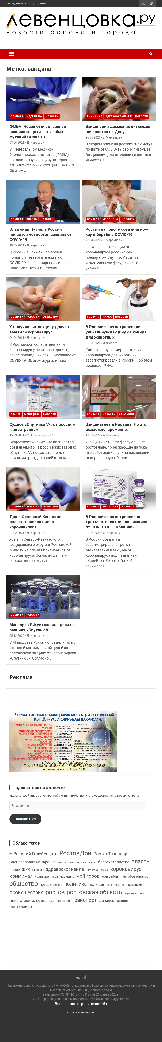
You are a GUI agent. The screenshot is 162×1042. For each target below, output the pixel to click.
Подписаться (25, 819)
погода (45, 885)
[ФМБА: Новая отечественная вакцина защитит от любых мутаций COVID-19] (43, 99)
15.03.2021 (16, 435)
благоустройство (114, 862)
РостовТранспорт (111, 853)
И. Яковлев (110, 343)
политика (75, 884)
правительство (115, 884)
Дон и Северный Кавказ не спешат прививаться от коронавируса (35, 521)
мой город (88, 876)
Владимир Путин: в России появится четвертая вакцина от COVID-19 (40, 234)
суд (51, 900)
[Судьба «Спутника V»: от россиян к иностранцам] (43, 397)
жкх (26, 869)
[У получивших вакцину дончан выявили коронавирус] (43, 299)
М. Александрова (39, 435)
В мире (15, 414)
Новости (52, 116)
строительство (33, 900)
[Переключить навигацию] (11, 54)
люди (54, 876)
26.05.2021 (93, 137)
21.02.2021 (16, 533)
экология (124, 901)
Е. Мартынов (111, 137)
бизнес (92, 862)
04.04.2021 (16, 337)
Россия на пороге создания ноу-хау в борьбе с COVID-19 (117, 232)
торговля (63, 901)
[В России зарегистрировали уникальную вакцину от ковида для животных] (119, 299)
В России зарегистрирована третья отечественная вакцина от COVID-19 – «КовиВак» (116, 521)
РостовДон (75, 853)
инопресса (92, 870)
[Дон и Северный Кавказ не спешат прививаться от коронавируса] (43, 489)
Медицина (34, 116)
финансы (107, 900)
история (104, 870)
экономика (20, 906)
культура (42, 877)
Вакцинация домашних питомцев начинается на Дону (118, 129)
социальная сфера (134, 893)
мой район (109, 877)
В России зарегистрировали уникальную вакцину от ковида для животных (116, 332)
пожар (57, 884)
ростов (55, 892)
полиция (96, 884)
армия (81, 862)
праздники (134, 885)
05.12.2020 (16, 635)
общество (23, 883)
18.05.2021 (16, 245)
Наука (107, 316)
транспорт (84, 900)
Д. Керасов (34, 142)
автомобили (66, 862)
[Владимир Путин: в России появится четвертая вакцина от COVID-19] (43, 202)
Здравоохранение (118, 116)
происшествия (26, 892)
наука (123, 877)
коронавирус (126, 869)
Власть (31, 219)
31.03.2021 (93, 343)
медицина (67, 877)
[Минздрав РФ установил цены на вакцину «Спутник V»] (43, 597)
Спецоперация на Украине (32, 862)
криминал (21, 876)
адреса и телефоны (81, 1012)
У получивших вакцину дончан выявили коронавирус (39, 329)
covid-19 (17, 116)
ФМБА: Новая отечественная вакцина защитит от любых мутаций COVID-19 (37, 131)
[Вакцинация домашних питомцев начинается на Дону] (119, 99)
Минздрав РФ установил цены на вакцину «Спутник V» (41, 627)
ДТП (54, 854)
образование (138, 877)
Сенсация (126, 414)
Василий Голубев (31, 853)
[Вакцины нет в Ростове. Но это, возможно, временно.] (119, 397)
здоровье (38, 869)
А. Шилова (110, 435)
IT (10, 854)
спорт (13, 901)
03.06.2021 (16, 142)
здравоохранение (65, 869)
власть (140, 861)
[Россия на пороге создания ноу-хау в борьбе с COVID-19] (119, 202)
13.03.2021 (93, 435)
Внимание (94, 116)
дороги (14, 870)
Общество (50, 316)
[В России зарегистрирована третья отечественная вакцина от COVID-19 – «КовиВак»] (119, 489)
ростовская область (94, 892)
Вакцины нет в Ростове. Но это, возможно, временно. (116, 427)
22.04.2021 (93, 240)
